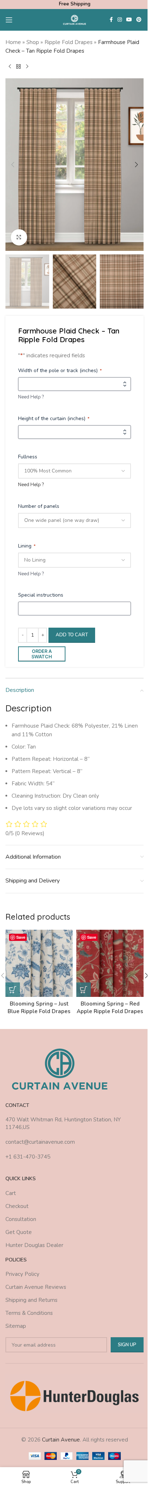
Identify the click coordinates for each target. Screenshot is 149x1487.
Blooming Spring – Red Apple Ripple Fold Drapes (110, 1007)
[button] (12, 164)
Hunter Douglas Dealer (34, 1245)
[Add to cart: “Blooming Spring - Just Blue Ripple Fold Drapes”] (12, 989)
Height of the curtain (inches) (53, 418)
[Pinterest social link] (139, 20)
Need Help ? (31, 397)
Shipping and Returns (31, 1300)
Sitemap (15, 1326)
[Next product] (27, 66)
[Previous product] (9, 66)
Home (13, 42)
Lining (26, 545)
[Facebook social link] (111, 20)
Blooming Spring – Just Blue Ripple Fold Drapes (39, 1007)
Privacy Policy (22, 1274)
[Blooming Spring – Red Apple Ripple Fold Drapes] (110, 963)
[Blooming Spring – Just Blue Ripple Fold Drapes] (39, 963)
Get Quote (18, 1232)
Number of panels (38, 506)
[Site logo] (74, 19)
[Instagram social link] (119, 20)
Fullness (27, 456)
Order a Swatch (41, 654)
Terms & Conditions (29, 1313)
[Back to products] (18, 66)
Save (20, 937)
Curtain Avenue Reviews (35, 1287)
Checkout (17, 1206)
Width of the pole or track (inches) (60, 370)
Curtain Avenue (61, 1439)
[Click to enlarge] (19, 237)
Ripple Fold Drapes (68, 42)
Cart (10, 1193)
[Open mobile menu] (9, 20)
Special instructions (40, 595)
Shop (32, 42)
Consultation (20, 1219)
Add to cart (72, 635)
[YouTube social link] (129, 20)
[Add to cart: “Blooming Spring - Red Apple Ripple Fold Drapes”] (83, 989)
